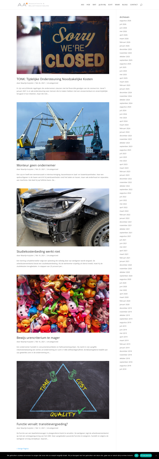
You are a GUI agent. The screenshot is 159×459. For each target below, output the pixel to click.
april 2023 (123, 164)
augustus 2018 (125, 365)
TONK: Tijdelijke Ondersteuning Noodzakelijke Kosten (55, 79)
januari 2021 (124, 261)
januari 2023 (124, 175)
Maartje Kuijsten (27, 83)
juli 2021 (123, 240)
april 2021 (123, 250)
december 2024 (126, 92)
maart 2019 (124, 340)
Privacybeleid (146, 455)
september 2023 (126, 146)
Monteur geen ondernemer (36, 165)
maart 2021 (124, 254)
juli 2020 (123, 283)
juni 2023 (123, 157)
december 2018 (126, 351)
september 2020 (126, 276)
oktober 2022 (125, 186)
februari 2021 (125, 258)
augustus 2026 (125, 20)
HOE (88, 5)
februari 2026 (125, 42)
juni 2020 (123, 286)
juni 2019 (123, 330)
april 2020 (123, 294)
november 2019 (126, 312)
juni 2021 (123, 243)
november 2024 (126, 96)
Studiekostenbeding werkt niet (38, 251)
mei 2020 (123, 290)
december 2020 (126, 265)
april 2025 (123, 78)
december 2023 (126, 136)
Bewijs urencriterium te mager (38, 338)
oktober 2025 (125, 56)
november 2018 (126, 355)
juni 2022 (123, 200)
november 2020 (126, 268)
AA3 (82, 5)
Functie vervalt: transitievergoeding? (42, 424)
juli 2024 (123, 110)
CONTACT (134, 5)
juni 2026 (123, 28)
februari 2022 (125, 215)
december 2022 (126, 179)
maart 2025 (124, 82)
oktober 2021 (125, 229)
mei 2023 (123, 161)
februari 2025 (125, 85)
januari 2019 (124, 348)
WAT (94, 5)
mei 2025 (123, 74)
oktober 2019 (125, 315)
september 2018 (126, 362)
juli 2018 (123, 369)
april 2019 (123, 337)
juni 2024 (123, 114)
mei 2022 (123, 204)
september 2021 (126, 232)
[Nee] (156, 455)
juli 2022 (123, 197)
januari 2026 (124, 46)
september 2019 (126, 319)
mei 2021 (123, 247)
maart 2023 (124, 168)
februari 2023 (125, 171)
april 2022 (123, 207)
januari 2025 (124, 89)
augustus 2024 (125, 107)
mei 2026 (123, 31)
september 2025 (126, 60)
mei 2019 (123, 333)
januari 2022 (124, 218)
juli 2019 (123, 326)
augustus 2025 (125, 64)
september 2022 (126, 189)
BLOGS (125, 5)
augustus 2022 (125, 193)
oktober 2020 (125, 272)
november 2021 (126, 225)
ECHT (110, 5)
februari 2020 (125, 301)
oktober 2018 (125, 358)
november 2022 (126, 182)
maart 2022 (124, 211)
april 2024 (123, 121)
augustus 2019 (125, 322)
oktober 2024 (125, 100)
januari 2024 (124, 132)
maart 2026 (124, 38)
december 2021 (126, 222)
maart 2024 (124, 125)
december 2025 (126, 49)
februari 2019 (125, 344)
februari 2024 (125, 128)
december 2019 (126, 308)
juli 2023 (123, 153)
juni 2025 (123, 71)
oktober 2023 (125, 143)
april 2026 (123, 35)
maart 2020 (124, 297)
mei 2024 (123, 118)
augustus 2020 (125, 279)
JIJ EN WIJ (102, 5)
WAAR (117, 5)
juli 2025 (123, 67)
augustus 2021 (125, 236)
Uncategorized (52, 83)
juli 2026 (123, 24)
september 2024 (126, 103)
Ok (136, 455)
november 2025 (126, 53)
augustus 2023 (125, 150)
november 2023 (126, 139)
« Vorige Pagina (23, 448)
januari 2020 (124, 304)
